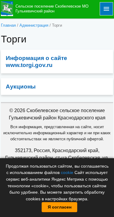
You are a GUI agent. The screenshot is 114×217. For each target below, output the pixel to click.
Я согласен (59, 207)
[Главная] (7, 8)
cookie (67, 172)
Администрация (33, 25)
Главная (8, 25)
